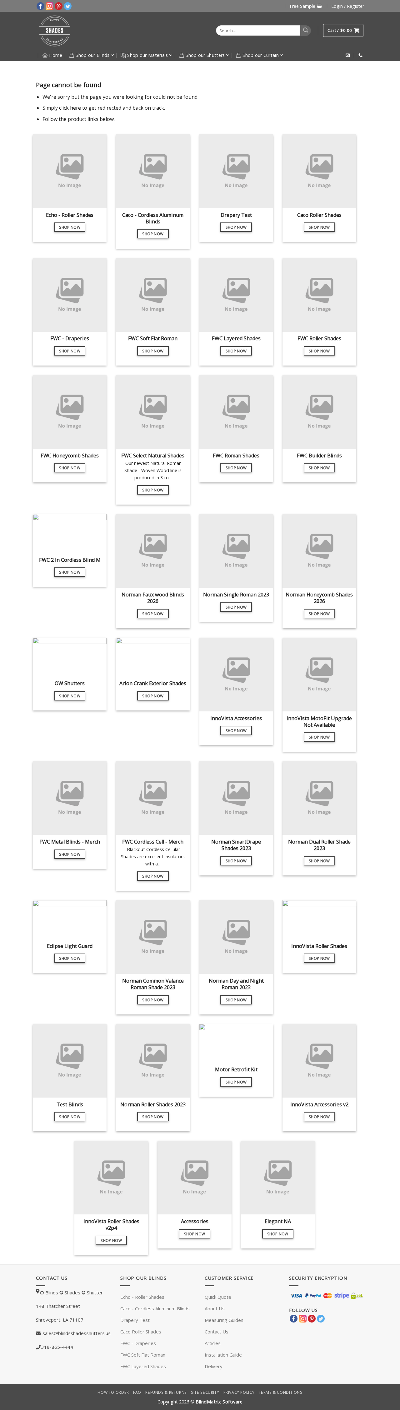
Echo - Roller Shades (142, 1297)
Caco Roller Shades (140, 1331)
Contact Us (216, 1331)
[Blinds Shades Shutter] (63, 30)
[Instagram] (49, 5)
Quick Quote (218, 1297)
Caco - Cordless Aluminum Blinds (155, 1308)
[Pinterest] (58, 5)
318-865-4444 (57, 1347)
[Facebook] (40, 5)
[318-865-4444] (361, 55)
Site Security (205, 1392)
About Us (215, 1308)
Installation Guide (223, 1355)
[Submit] (305, 30)
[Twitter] (67, 5)
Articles (213, 1343)
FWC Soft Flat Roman (142, 1355)
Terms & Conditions (280, 1392)
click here (70, 107)
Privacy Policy (239, 1392)
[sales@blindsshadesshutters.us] (348, 55)
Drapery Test (135, 1320)
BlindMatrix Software (219, 1402)
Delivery (213, 1366)
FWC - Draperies (138, 1343)
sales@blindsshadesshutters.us (76, 1333)
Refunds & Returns (166, 1392)
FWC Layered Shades (143, 1366)
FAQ (137, 1392)
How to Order (113, 1392)
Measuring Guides (224, 1320)
